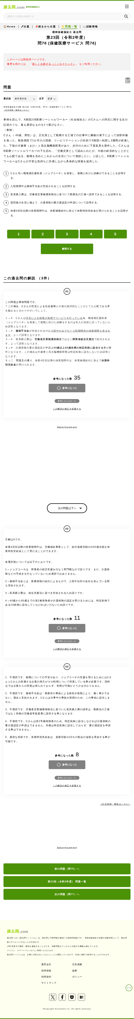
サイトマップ (49, 983)
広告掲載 (77, 964)
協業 (74, 970)
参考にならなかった (67, 401)
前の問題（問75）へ (67, 868)
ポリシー (77, 976)
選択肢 (7, 98)
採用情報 (46, 970)
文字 (41, 98)
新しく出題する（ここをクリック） (54, 64)
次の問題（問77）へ (67, 894)
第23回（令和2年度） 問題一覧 (67, 881)
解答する (67, 248)
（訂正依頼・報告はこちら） (16, 110)
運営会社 (46, 964)
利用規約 (46, 976)
